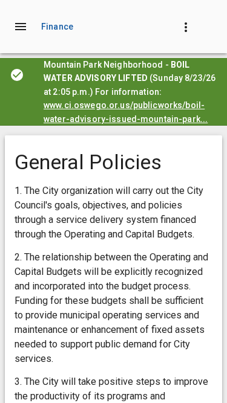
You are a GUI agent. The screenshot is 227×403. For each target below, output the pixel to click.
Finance (57, 26)
